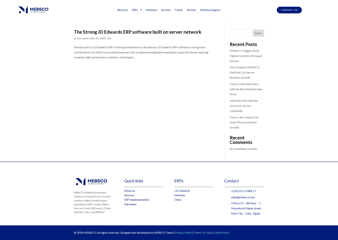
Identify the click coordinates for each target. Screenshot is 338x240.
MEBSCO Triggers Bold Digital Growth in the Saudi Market (246, 56)
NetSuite (179, 195)
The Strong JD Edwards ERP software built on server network (137, 32)
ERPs (135, 10)
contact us (289, 10)
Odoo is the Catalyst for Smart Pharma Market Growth (244, 122)
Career (179, 10)
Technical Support (210, 10)
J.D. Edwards (182, 190)
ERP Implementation (136, 199)
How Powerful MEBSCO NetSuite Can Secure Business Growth (245, 72)
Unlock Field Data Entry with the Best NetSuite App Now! (246, 89)
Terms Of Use (202, 232)
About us (129, 190)
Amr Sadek (83, 38)
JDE (109, 38)
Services (166, 10)
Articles (191, 10)
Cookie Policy (221, 232)
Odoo (177, 199)
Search (258, 33)
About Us (122, 10)
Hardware (151, 10)
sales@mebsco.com (243, 197)
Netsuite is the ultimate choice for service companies (244, 105)
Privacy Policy (183, 232)
